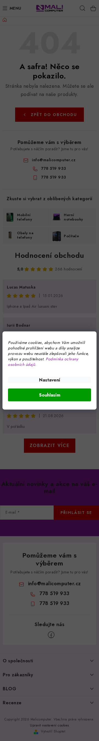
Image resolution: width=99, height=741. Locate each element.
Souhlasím (49, 395)
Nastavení (49, 380)
